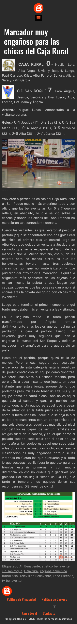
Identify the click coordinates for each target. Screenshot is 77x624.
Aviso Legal (29, 613)
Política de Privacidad (21, 599)
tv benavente (12, 581)
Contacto (49, 613)
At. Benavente (29, 566)
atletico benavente (55, 566)
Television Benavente (35, 576)
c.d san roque (12, 571)
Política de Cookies (54, 599)
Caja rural (31, 571)
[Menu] (38, 18)
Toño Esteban (63, 576)
